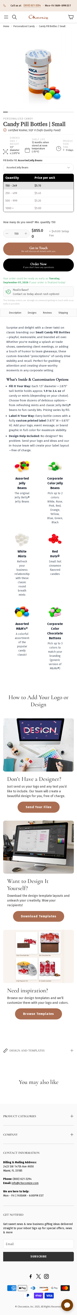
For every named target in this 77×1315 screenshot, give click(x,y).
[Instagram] (46, 1276)
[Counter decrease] (6, 233)
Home (6, 26)
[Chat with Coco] (67, 1305)
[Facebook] (30, 1276)
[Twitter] (38, 1276)
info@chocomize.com (25, 1183)
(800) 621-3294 (32, 5)
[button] (6, 17)
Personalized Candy (24, 26)
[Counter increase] (25, 233)
